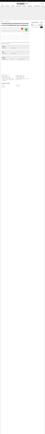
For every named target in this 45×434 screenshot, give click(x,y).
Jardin (16, 0)
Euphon (3, 57)
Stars (32, 0)
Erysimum (3, 78)
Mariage (21, 0)
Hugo (41, 0)
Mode (3, 0)
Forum (43, 0)
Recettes (11, 0)
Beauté (6, 0)
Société (29, 0)
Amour (19, 0)
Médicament (7, 21)
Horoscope (37, 0)
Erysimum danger (19, 75)
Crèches (3, 87)
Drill (3, 52)
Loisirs (34, 0)
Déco (14, 0)
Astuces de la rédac (34, 25)
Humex (3, 46)
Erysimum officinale (19, 76)
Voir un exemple (40, 24)
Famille (24, 0)
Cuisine (8, 0)
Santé (27, 0)
